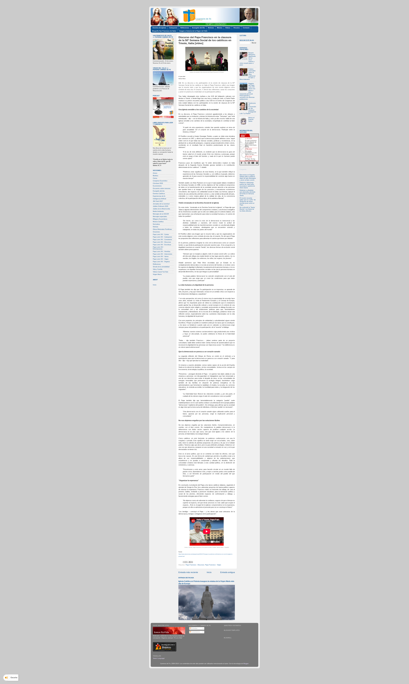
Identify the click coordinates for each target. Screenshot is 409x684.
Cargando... (244, 169)
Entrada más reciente (188, 572)
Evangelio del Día (198, 28)
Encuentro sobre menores (161, 188)
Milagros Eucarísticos (160, 219)
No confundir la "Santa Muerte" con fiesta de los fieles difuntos (247, 209)
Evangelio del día (158, 191)
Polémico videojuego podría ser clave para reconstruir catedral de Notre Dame (247, 185)
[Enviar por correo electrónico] (184, 562)
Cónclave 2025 (158, 183)
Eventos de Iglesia (159, 28)
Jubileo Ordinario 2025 (160, 206)
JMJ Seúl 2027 (158, 201)
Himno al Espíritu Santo (251, 119)
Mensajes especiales (160, 216)
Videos (227, 28)
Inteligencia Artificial (159, 198)
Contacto (246, 28)
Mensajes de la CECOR (161, 214)
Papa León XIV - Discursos (162, 242)
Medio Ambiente (158, 211)
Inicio (209, 572)
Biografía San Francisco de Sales (164, 31)
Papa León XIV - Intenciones (162, 254)
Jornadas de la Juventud (161, 204)
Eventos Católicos (159, 193)
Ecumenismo (157, 186)
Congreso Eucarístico (160, 181)
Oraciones (156, 232)
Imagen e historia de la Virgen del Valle (193, 31)
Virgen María (157, 274)
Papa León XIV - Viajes (160, 259)
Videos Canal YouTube (160, 272)
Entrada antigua (227, 572)
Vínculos (236, 28)
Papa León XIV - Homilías (161, 251)
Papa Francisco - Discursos (195, 565)
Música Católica (158, 221)
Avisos (155, 173)
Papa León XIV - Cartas (161, 234)
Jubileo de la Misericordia (161, 209)
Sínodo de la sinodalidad (161, 267)
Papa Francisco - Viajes (213, 565)
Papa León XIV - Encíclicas (162, 244)
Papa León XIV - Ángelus (161, 261)
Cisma (155, 178)
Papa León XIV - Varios (160, 256)
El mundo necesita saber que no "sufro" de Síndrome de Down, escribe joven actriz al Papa (248, 201)
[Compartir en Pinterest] (192, 562)
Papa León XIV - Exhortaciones (158, 248)
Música (219, 28)
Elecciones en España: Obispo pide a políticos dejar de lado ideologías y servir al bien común (248, 177)
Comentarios (195, 632)
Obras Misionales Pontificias (162, 229)
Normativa (156, 224)
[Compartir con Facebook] (190, 562)
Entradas (194, 628)
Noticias (211, 28)
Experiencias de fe (159, 196)
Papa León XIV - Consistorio (162, 239)
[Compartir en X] (188, 562)
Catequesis (173, 28)
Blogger (245, 663)
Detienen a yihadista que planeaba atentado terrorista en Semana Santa (247, 192)
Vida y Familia (157, 269)
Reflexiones (184, 28)
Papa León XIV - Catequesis (162, 237)
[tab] (244, 135)
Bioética (155, 175)
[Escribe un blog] (186, 562)
